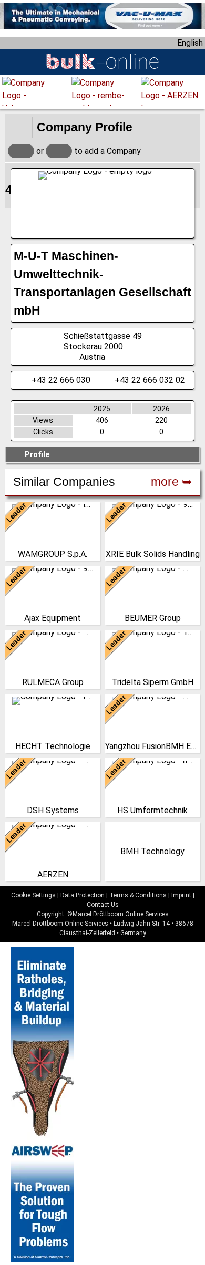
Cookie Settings (33, 895)
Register (59, 151)
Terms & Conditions (138, 895)
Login (21, 151)
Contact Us (103, 904)
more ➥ (171, 482)
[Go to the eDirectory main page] (18, 127)
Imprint (181, 895)
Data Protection (82, 895)
